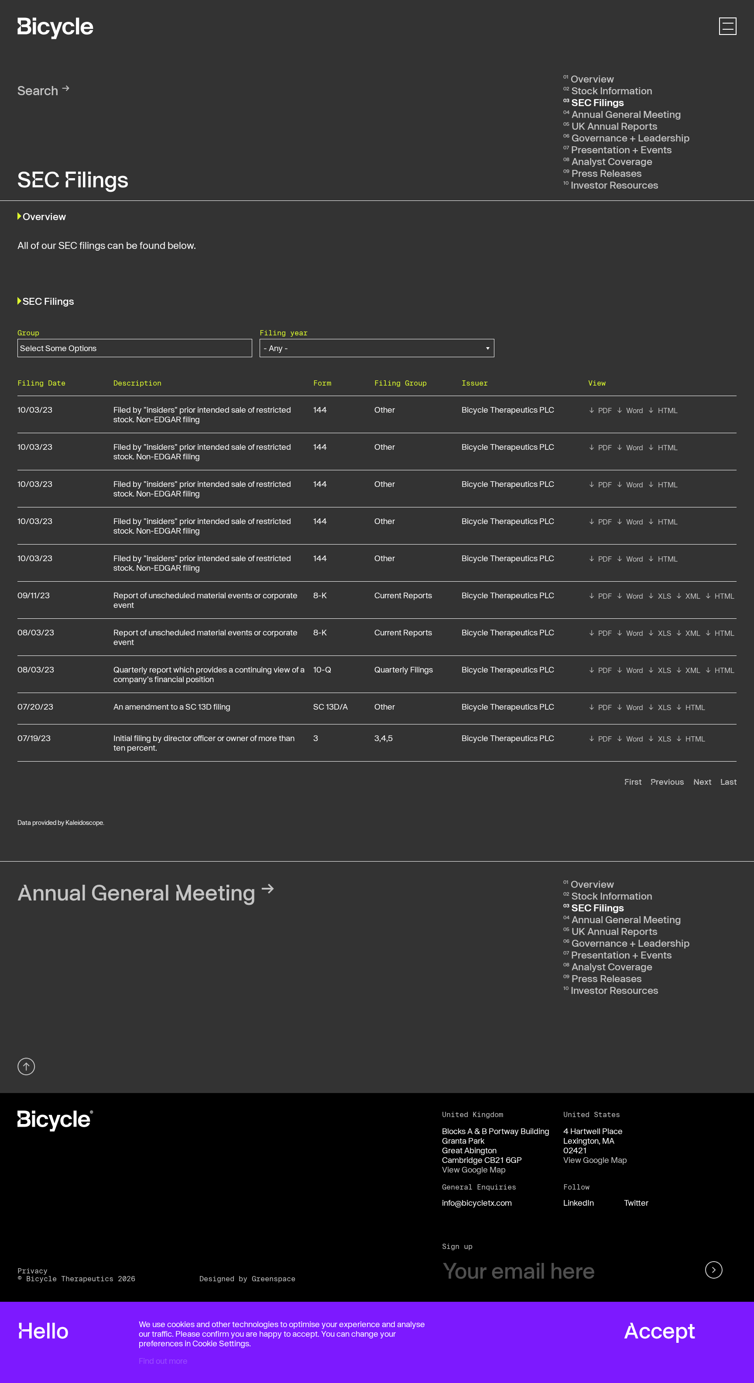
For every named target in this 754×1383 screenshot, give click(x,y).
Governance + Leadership (631, 137)
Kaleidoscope (84, 822)
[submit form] (716, 1271)
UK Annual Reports (615, 126)
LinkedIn (578, 1202)
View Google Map (474, 1169)
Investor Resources (614, 185)
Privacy (32, 1270)
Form (322, 383)
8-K (320, 595)
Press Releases (607, 173)
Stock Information (612, 90)
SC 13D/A (330, 706)
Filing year (284, 332)
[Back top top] (26, 1067)
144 (320, 409)
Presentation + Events (621, 149)
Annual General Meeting (626, 114)
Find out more (163, 1361)
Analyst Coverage (612, 161)
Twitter (636, 1202)
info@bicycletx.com (477, 1202)
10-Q (322, 669)
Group (28, 332)
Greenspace (273, 1278)
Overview (592, 78)
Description (137, 383)
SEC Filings (598, 102)
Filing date (41, 383)
